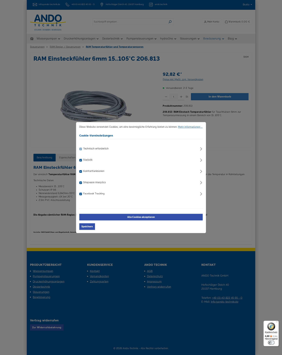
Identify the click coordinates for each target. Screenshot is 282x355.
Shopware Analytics (94, 182)
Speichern (87, 226)
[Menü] (277, 323)
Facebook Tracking (94, 193)
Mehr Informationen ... (190, 127)
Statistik (87, 160)
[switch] (271, 343)
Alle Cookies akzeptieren (141, 217)
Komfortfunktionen (93, 171)
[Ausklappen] (201, 148)
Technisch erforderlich (96, 148)
